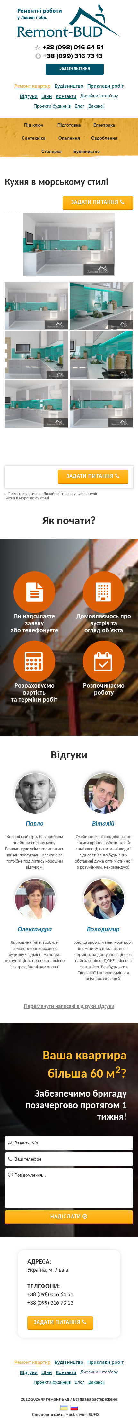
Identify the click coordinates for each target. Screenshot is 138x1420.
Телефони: (43, 1287)
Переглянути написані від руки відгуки (69, 1006)
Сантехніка (34, 138)
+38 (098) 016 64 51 (73, 47)
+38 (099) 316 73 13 (73, 56)
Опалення (69, 138)
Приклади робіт (105, 86)
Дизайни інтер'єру (99, 96)
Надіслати (65, 1217)
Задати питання (74, 68)
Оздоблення (104, 138)
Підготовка (69, 125)
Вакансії (96, 106)
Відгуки (29, 96)
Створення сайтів (48, 1414)
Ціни (46, 96)
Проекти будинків (52, 106)
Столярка (51, 151)
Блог (79, 106)
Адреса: (39, 1262)
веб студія (78, 1414)
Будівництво (69, 86)
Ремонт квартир (32, 86)
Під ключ (33, 125)
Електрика (104, 125)
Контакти (66, 96)
